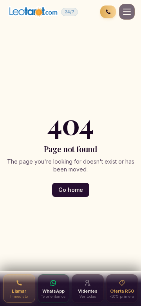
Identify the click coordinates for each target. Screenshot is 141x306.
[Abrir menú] (127, 12)
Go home (70, 189)
